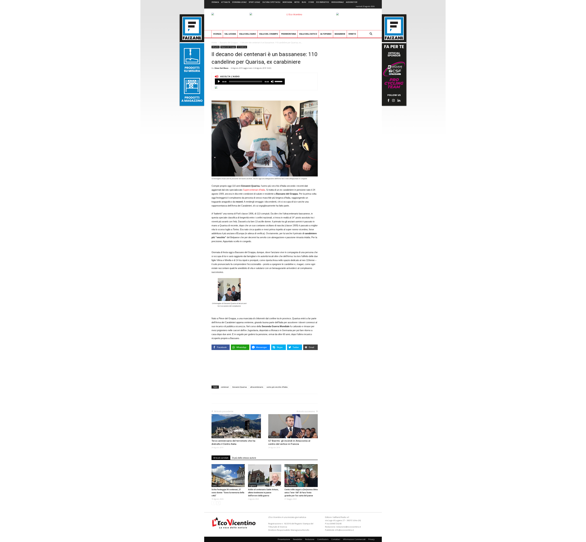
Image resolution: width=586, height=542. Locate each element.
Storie (311, 2)
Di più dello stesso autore (244, 458)
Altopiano (325, 34)
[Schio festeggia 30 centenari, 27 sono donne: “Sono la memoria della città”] (228, 475)
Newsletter (297, 539)
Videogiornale (337, 2)
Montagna (287, 2)
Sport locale (254, 2)
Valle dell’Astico (308, 34)
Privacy (371, 539)
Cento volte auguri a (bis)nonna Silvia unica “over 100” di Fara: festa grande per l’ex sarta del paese (301, 492)
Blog (304, 2)
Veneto (352, 34)
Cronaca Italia (217, 437)
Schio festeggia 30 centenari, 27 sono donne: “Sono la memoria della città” (228, 492)
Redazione (309, 539)
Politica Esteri (274, 437)
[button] (370, 34)
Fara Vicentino (290, 486)
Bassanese (340, 34)
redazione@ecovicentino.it (348, 526)
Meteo (297, 2)
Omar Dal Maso (221, 68)
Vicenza (217, 34)
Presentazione (284, 539)
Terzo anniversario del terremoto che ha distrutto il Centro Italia (233, 442)
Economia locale (239, 2)
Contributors (322, 539)
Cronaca (215, 2)
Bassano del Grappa (229, 42)
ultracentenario (256, 387)
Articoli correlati (220, 458)
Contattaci (335, 539)
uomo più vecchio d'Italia (277, 387)
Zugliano (252, 486)
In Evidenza (242, 47)
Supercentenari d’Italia (254, 189)
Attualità (225, 2)
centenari (225, 387)
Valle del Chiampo (268, 34)
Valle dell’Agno (247, 34)
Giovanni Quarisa (239, 387)
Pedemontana (288, 34)
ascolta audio (218, 81)
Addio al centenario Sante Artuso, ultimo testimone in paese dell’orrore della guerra (263, 492)
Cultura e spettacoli (271, 2)
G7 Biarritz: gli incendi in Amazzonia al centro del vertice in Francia (289, 442)
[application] (250, 81)
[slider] (279, 81)
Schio (214, 486)
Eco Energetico (322, 2)
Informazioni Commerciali (354, 539)
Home (214, 42)
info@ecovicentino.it (344, 530)
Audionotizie (351, 2)
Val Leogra (230, 34)
